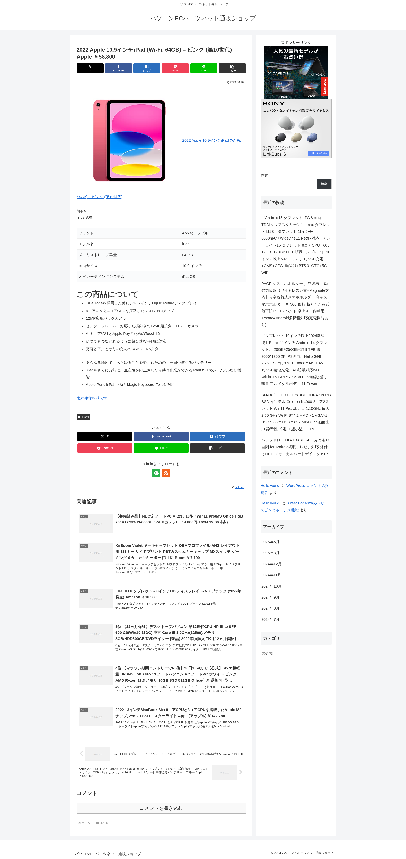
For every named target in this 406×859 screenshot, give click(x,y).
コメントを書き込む (161, 808)
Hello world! (270, 486)
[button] (232, 68)
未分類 (85, 416)
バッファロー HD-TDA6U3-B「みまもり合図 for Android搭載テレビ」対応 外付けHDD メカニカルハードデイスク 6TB (295, 447)
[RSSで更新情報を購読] (166, 473)
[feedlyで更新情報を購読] (156, 473)
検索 (264, 175)
